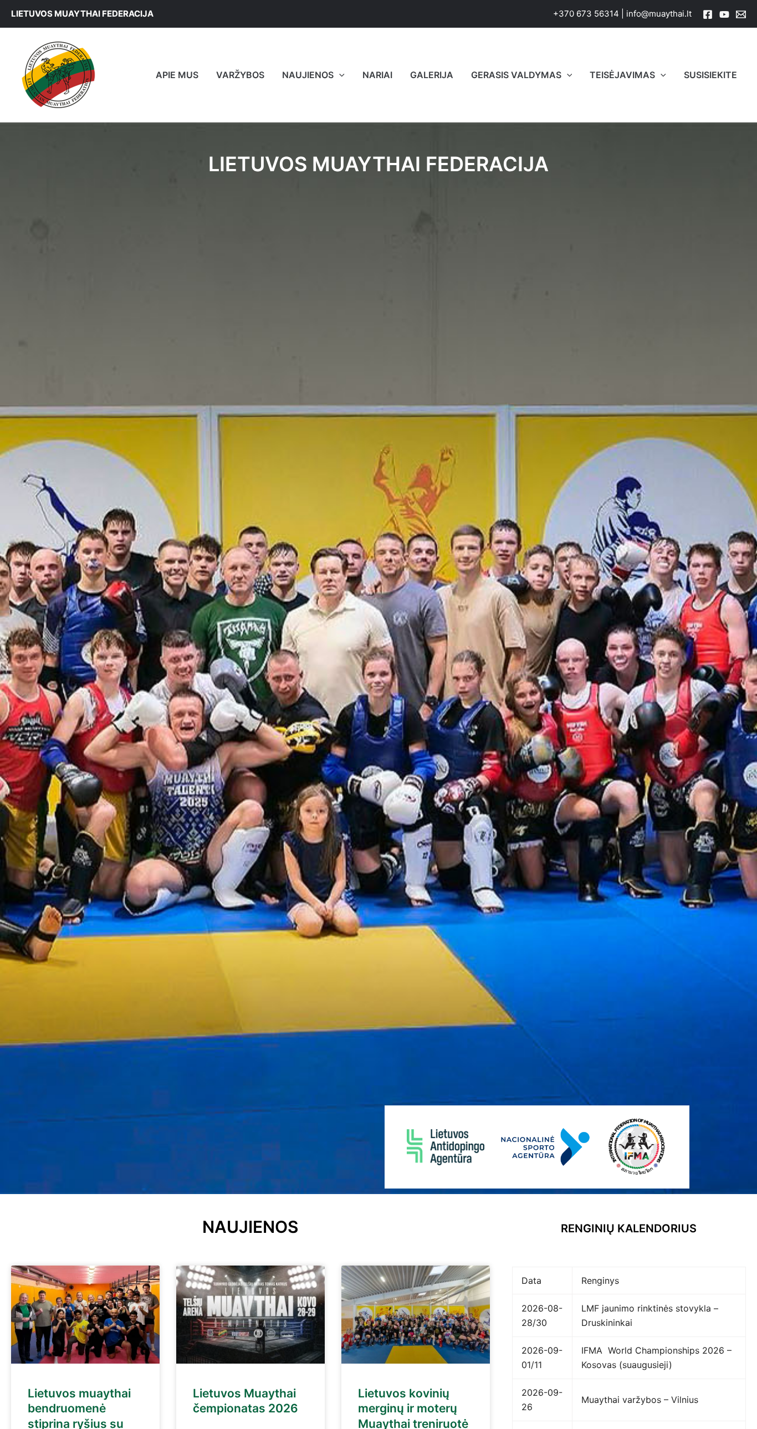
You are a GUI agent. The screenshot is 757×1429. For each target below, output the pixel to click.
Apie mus (177, 74)
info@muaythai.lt (659, 13)
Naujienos (308, 74)
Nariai (377, 74)
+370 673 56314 (586, 13)
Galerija (431, 74)
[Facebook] (708, 14)
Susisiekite (710, 74)
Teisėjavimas (622, 74)
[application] (339, 75)
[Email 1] (741, 14)
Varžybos (240, 74)
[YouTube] (724, 14)
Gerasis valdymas (516, 74)
